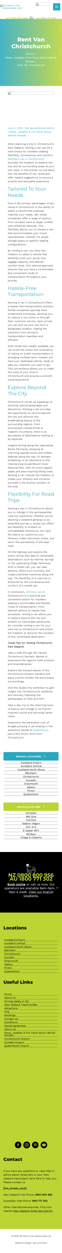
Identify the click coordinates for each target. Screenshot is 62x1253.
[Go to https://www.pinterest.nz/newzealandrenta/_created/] (35, 1145)
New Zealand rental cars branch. (33, 1210)
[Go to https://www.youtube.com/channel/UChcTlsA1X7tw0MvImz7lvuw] (43, 1145)
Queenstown (40, 730)
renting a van (34, 591)
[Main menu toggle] (56, 6)
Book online (16, 884)
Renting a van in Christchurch (26, 159)
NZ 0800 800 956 (17, 18)
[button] (31, 756)
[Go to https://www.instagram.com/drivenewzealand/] (26, 1145)
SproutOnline (40, 1243)
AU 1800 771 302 (46, 18)
